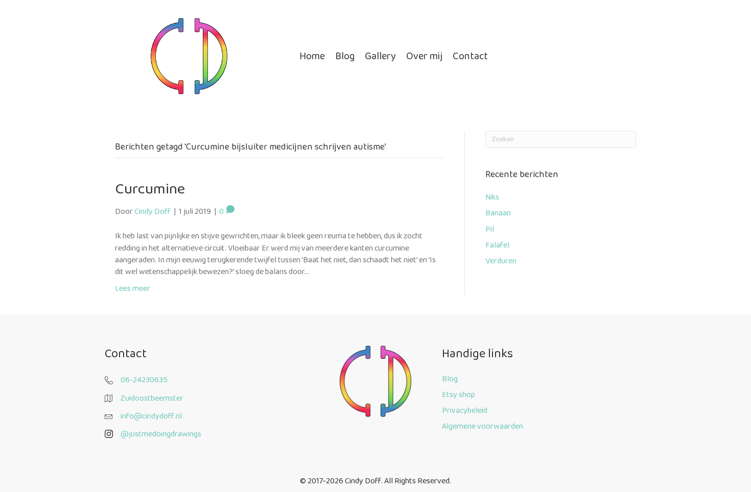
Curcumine (150, 189)
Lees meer (132, 288)
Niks (492, 197)
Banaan (498, 213)
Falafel (497, 245)
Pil (489, 229)
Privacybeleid (464, 410)
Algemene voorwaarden (482, 426)
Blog (450, 379)
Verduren (501, 261)
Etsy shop (458, 394)
